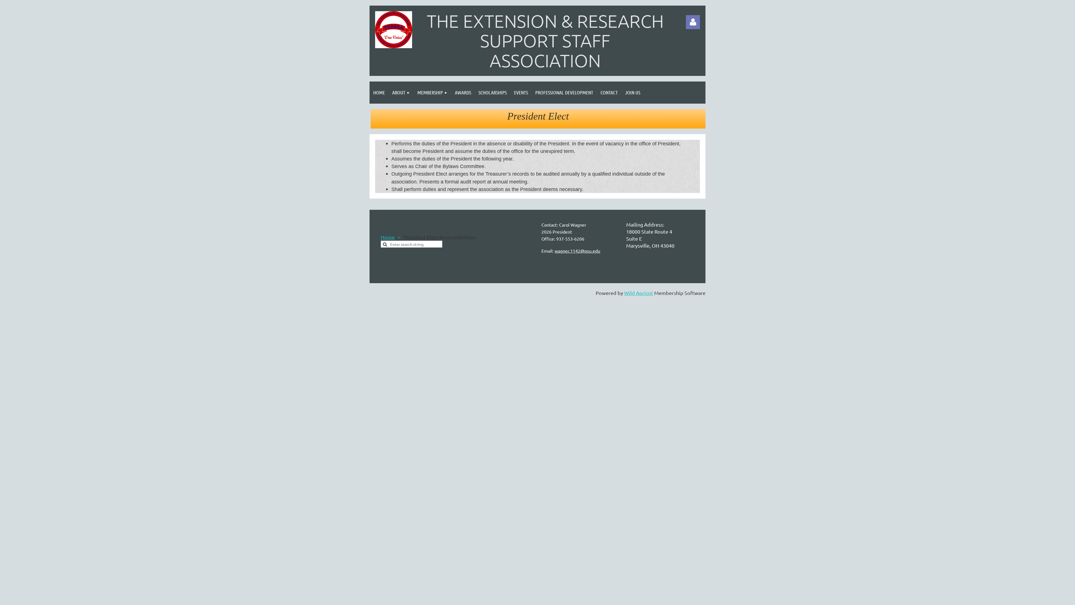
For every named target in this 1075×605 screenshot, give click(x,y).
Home (388, 237)
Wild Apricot (638, 293)
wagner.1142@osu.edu (577, 250)
